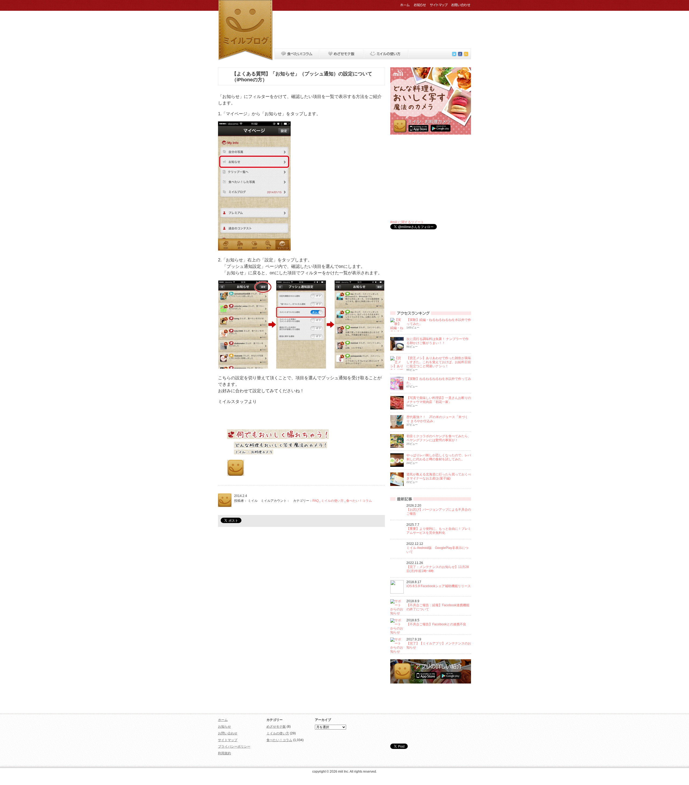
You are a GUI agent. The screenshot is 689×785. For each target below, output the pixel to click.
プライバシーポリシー (234, 746)
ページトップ (460, 706)
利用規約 (224, 753)
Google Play (260, 471)
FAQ (315, 501)
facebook (460, 54)
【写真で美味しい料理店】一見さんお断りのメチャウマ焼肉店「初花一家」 (438, 400)
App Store (289, 471)
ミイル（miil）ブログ (245, 30)
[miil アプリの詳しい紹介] (430, 682)
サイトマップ (438, 5)
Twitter (454, 54)
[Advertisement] (373, 28)
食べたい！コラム (297, 53)
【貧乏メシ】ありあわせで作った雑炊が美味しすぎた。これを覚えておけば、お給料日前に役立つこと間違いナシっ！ (438, 362)
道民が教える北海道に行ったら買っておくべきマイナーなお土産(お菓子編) (438, 476)
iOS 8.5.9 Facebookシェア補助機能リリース (438, 586)
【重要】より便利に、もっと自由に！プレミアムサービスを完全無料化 (438, 531)
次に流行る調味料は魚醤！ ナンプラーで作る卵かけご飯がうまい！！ (437, 341)
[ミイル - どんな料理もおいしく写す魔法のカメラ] (430, 133)
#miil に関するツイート (407, 222)
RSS (466, 54)
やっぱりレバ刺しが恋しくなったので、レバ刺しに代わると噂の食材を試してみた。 (438, 457)
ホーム (405, 5)
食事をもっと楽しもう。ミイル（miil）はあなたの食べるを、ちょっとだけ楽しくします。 (430, 729)
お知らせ (420, 5)
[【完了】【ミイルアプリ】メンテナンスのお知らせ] (397, 651)
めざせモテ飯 (341, 53)
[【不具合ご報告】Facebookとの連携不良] (397, 632)
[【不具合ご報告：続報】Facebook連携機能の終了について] (397, 613)
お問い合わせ (461, 5)
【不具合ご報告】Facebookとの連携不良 (436, 624)
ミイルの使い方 (386, 53)
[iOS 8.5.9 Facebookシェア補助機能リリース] (397, 592)
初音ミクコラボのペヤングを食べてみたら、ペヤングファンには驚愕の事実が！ (438, 438)
